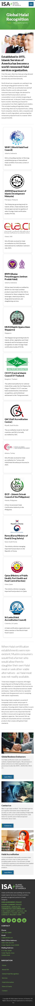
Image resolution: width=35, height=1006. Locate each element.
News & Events (7, 986)
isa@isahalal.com (7, 937)
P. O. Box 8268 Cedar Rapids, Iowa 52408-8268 (7, 953)
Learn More (8, 777)
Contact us (7, 825)
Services (4, 978)
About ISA (5, 969)
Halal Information (8, 982)
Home (9, 23)
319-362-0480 (6, 932)
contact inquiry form (11, 914)
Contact (4, 990)
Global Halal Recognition (10, 974)
